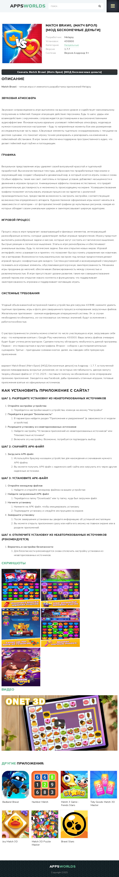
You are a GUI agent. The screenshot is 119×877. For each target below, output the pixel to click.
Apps (27, 6)
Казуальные (71, 45)
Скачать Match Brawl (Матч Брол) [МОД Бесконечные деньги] (59, 72)
